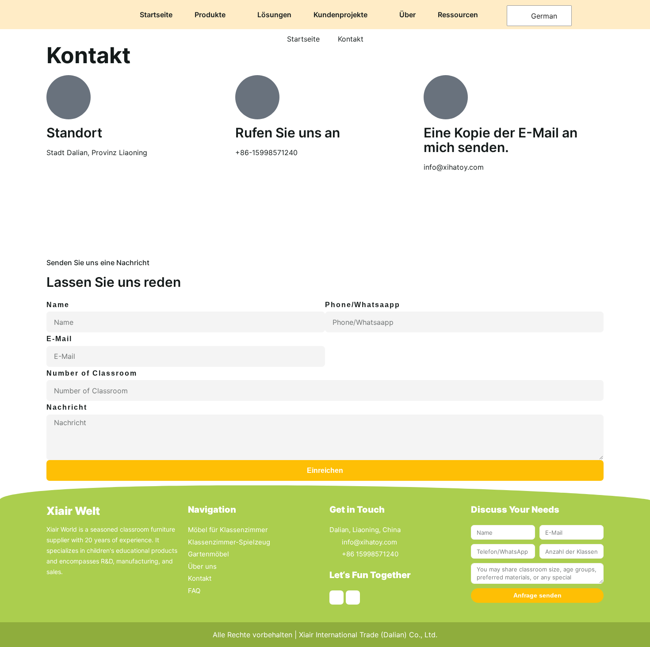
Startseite (156, 14)
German (543, 15)
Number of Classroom (91, 373)
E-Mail (59, 339)
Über (407, 14)
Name (57, 304)
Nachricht (66, 407)
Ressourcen (458, 14)
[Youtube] (353, 597)
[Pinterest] (336, 597)
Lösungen (274, 14)
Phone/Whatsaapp (362, 304)
